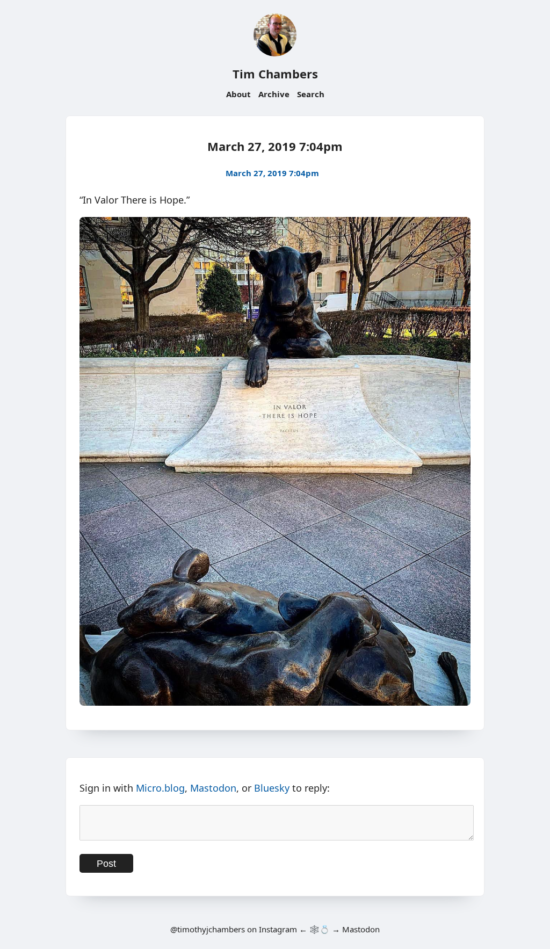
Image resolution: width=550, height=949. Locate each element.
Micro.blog (160, 787)
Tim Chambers (275, 74)
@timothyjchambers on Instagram (233, 929)
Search (310, 94)
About (238, 94)
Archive (274, 94)
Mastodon (213, 787)
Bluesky (272, 787)
